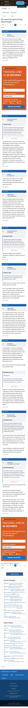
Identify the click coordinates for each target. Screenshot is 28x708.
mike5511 (12, 590)
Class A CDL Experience (9, 93)
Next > (2, 27)
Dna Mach (10, 267)
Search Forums (5, 12)
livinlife (9, 34)
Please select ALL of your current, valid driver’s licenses (12, 100)
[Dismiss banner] (26, 3)
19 (25, 24)
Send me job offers (14, 106)
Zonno (10, 631)
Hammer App (13, 693)
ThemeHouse (23, 705)
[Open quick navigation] (25, 16)
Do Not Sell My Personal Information (13, 696)
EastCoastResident (8, 605)
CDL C (19, 103)
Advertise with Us (13, 691)
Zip (4, 87)
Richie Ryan (13, 627)
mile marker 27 (7, 658)
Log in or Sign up (22, 6)
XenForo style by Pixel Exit (14, 703)
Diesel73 (12, 597)
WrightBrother (15, 613)
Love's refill (12, 640)
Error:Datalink (11, 660)
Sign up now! (15, 574)
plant (9, 587)
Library (13, 688)
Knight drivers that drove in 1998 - (17, 589)
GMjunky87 (10, 194)
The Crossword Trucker (9, 610)
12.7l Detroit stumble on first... (14, 637)
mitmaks (12, 641)
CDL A (5, 103)
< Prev (2, 24)
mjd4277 (12, 648)
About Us (13, 683)
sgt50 (9, 617)
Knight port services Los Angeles (15, 586)
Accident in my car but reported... (16, 583)
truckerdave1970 (12, 119)
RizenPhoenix (11, 415)
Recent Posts (14, 12)
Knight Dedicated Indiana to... (16, 599)
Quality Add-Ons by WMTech (14, 704)
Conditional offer (12, 616)
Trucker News (13, 686)
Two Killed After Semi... (15, 651)
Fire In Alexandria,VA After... (16, 647)
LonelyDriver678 (7, 645)
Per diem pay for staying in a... (15, 630)
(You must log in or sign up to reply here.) (10, 563)
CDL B (12, 103)
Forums (4, 8)
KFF (8, 638)
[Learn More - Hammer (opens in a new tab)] (14, 3)
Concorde (12, 634)
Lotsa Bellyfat (7, 594)
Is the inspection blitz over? (16, 632)
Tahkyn (10, 584)
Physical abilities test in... (15, 596)
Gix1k (9, 661)
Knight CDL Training (16, 612)
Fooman (11, 600)
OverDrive (10, 462)
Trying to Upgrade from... (16, 625)
